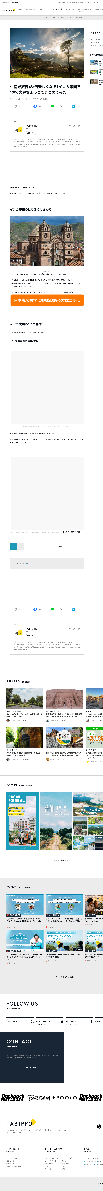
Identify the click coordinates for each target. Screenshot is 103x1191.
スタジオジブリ (12, 750)
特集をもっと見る (61, 860)
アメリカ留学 (91, 750)
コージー (62, 759)
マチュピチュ (20, 564)
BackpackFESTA (87, 9)
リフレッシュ (70, 9)
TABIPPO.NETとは (64, 2)
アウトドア (49, 1166)
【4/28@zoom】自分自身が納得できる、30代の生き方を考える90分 (64, 956)
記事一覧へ (31, 133)
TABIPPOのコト (95, 42)
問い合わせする (32, 1068)
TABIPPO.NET (32, 126)
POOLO (84, 2)
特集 (36, 9)
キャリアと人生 (67, 1158)
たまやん (62, 720)
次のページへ (59, 546)
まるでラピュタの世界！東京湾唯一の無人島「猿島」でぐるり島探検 (23, 754)
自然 (63, 1169)
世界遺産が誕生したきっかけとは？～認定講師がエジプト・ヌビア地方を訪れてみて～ (64, 715)
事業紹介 (79, 2)
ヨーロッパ (94, 45)
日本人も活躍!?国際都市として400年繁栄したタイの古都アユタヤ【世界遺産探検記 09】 (64, 754)
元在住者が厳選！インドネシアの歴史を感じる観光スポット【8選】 (24, 715)
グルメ (78, 9)
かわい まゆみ (25, 759)
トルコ (88, 711)
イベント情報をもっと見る (64, 977)
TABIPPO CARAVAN (13, 711)
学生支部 (90, 2)
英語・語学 (65, 1164)
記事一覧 (32, 9)
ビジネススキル (50, 1161)
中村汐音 (23, 720)
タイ (48, 750)
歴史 (28, 564)
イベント (41, 9)
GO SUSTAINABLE (51, 1158)
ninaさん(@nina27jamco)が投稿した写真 (37, 426)
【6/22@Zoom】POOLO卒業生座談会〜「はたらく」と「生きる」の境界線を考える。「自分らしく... (24, 921)
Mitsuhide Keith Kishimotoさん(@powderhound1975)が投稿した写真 (35, 532)
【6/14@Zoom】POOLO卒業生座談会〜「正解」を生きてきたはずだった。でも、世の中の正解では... (64, 921)
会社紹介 (73, 2)
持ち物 (63, 1161)
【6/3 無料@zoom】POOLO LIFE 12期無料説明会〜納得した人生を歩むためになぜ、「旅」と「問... (24, 957)
